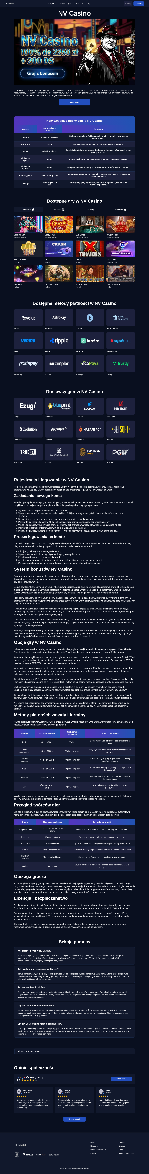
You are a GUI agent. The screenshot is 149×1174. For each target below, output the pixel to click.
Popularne (26, 209)
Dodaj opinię (122, 1079)
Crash (88, 209)
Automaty (119, 209)
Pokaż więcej (74, 1119)
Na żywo (57, 209)
